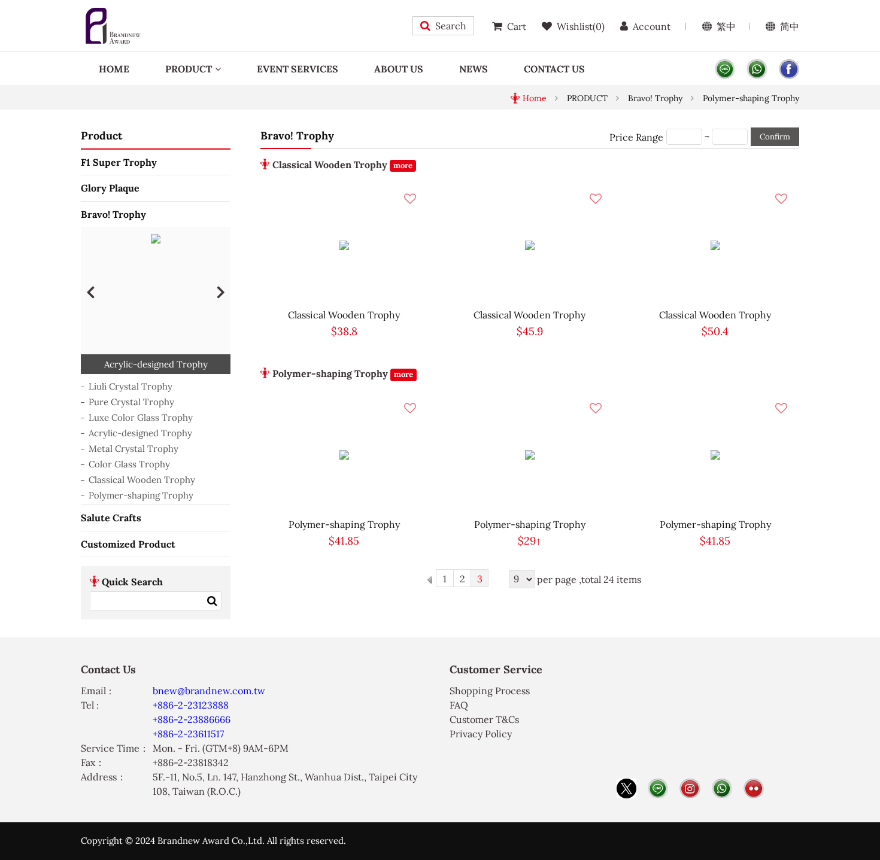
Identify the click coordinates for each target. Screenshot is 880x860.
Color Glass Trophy (129, 464)
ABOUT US (398, 69)
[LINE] (725, 69)
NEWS (473, 69)
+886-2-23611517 (188, 734)
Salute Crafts (111, 518)
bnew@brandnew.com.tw (209, 691)
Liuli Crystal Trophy (130, 386)
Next (220, 291)
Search (450, 26)
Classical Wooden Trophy (142, 479)
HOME (114, 69)
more (402, 165)
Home (535, 98)
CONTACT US (554, 69)
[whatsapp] (757, 69)
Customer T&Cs (484, 719)
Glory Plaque (110, 188)
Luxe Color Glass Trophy (141, 417)
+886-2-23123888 (191, 705)
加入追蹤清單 (410, 199)
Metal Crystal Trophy (133, 448)
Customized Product (128, 544)
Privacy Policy (481, 734)
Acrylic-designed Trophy (140, 433)
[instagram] (689, 788)
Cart (516, 26)
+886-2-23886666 (191, 719)
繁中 (726, 26)
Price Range (636, 137)
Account (651, 26)
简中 (789, 26)
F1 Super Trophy (119, 162)
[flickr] (754, 788)
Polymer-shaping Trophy (751, 98)
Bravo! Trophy (655, 98)
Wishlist (581, 26)
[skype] (789, 69)
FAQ (459, 705)
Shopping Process (490, 691)
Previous (90, 291)
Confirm (775, 137)
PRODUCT (188, 69)
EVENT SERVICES (297, 69)
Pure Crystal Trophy (131, 402)
